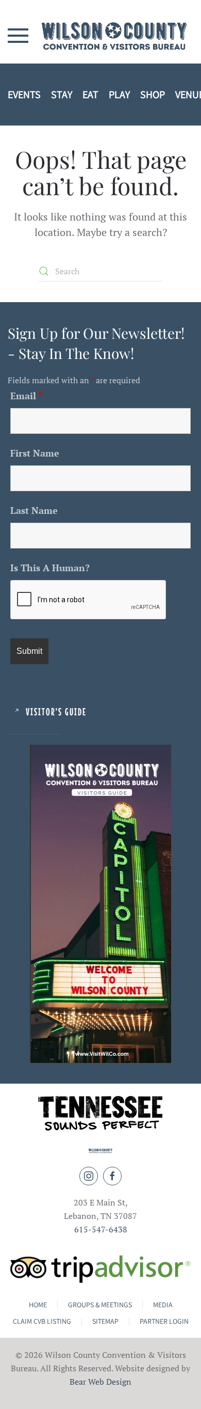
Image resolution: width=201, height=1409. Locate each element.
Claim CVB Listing (42, 1321)
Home (38, 1304)
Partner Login (164, 1321)
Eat (90, 94)
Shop (152, 94)
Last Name (34, 510)
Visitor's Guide (56, 711)
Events (24, 94)
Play (119, 94)
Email (26, 395)
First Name (34, 453)
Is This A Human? (50, 567)
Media (163, 1304)
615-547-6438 (100, 1229)
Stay (61, 94)
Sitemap (105, 1321)
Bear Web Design (100, 1381)
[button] (18, 35)
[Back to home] (100, 35)
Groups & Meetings (100, 1304)
